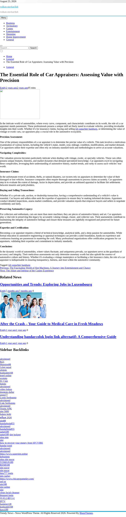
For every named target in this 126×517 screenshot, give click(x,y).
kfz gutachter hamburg (86, 129)
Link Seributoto (7, 403)
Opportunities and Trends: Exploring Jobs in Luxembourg (46, 284)
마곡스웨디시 (7, 498)
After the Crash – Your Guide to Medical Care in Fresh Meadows (51, 324)
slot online (5, 487)
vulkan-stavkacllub (9, 6)
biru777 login (6, 473)
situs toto (4, 437)
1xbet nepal (5, 367)
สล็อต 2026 (6, 417)
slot (1, 440)
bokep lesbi (5, 414)
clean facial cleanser (9, 492)
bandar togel (6, 445)
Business (10, 23)
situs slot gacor (7, 459)
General (10, 39)
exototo (3, 378)
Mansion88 (5, 364)
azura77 (4, 395)
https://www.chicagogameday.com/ (17, 478)
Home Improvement (16, 37)
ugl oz (3, 481)
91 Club (4, 381)
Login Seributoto (8, 397)
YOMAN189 (6, 462)
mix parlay (5, 476)
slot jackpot (15, 434)
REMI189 (5, 465)
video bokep (6, 389)
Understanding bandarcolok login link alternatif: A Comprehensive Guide (58, 337)
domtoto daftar (7, 392)
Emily (3, 87)
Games (9, 28)
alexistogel (5, 359)
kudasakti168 (6, 372)
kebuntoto (5, 456)
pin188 (3, 484)
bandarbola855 (7, 423)
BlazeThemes (86, 513)
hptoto (3, 383)
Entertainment (13, 31)
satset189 (4, 432)
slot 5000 (4, 411)
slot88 (3, 420)
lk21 (2, 361)
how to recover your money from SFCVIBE (21, 443)
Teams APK (6, 408)
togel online (5, 375)
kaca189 (4, 509)
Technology (12, 26)
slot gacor (4, 467)
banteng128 (5, 504)
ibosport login (6, 495)
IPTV (3, 501)
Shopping (11, 34)
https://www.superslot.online (14, 454)
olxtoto (3, 370)
